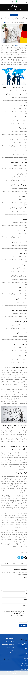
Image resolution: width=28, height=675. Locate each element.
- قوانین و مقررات (24, 663)
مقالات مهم (25, 654)
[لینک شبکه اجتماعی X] (25, 557)
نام (26, 593)
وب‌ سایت (25, 605)
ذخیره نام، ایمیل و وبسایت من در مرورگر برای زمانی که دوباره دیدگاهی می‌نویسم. (14, 612)
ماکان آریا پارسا (18, 45)
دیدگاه (25, 577)
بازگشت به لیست (14, 563)
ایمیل (25, 599)
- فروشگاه (26, 658)
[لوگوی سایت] (14, 2)
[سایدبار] (26, 204)
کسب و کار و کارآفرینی (12, 9)
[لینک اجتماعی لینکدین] (22, 557)
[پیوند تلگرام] (18, 557)
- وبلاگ (26, 661)
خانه (20, 9)
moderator (19, 22)
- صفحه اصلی (25, 656)
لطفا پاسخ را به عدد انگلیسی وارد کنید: (18, 616)
